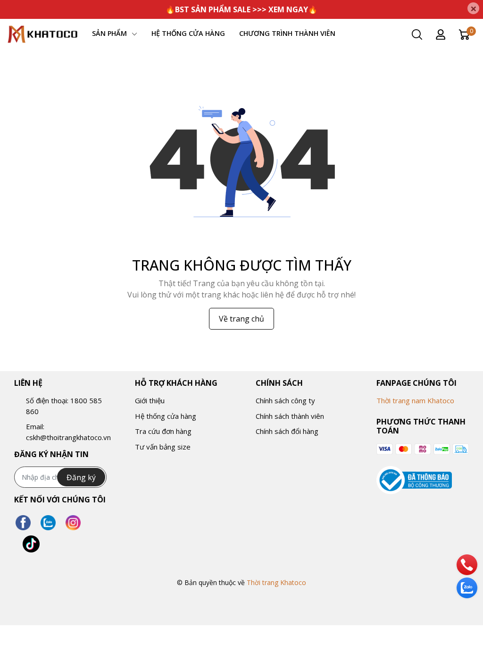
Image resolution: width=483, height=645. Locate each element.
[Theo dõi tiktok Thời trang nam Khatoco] (31, 544)
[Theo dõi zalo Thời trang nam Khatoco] (48, 523)
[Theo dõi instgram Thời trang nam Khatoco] (73, 523)
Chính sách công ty (285, 400)
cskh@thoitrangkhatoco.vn (68, 437)
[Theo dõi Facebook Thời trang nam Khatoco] (23, 523)
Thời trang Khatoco (276, 582)
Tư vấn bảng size (163, 446)
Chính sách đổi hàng (287, 431)
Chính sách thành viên (290, 416)
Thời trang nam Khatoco (415, 400)
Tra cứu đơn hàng (163, 431)
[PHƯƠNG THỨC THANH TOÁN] (422, 449)
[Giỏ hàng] (464, 33)
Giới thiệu (150, 400)
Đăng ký (81, 477)
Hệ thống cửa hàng (165, 416)
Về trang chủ (241, 319)
